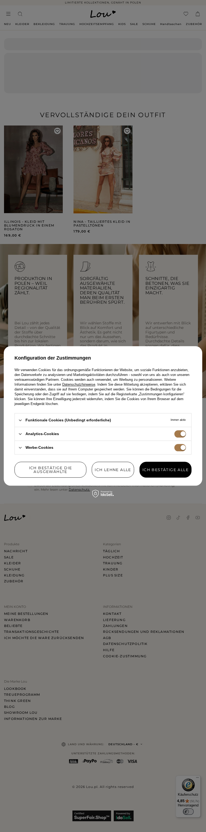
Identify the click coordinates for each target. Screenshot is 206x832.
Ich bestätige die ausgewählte (50, 469)
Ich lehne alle (113, 469)
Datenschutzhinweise (78, 384)
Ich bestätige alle (165, 469)
